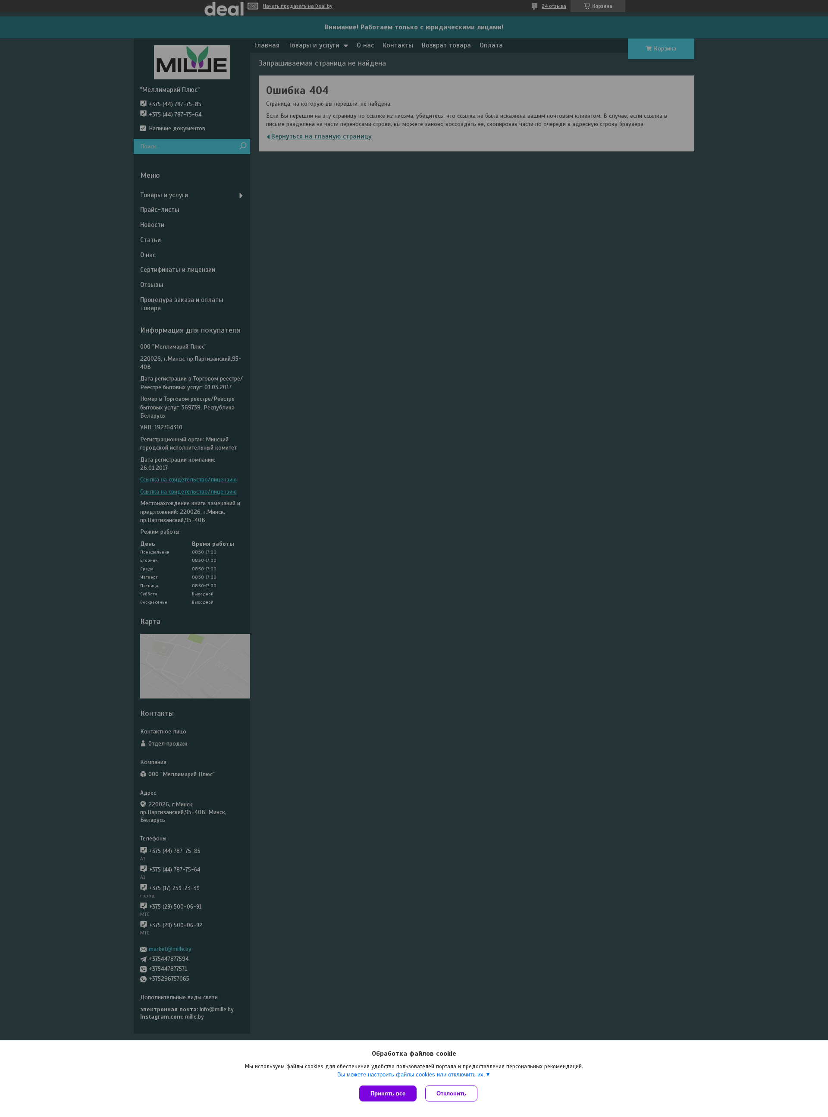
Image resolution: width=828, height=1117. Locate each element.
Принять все (387, 1093)
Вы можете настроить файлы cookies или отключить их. (411, 1074)
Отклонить (451, 1093)
